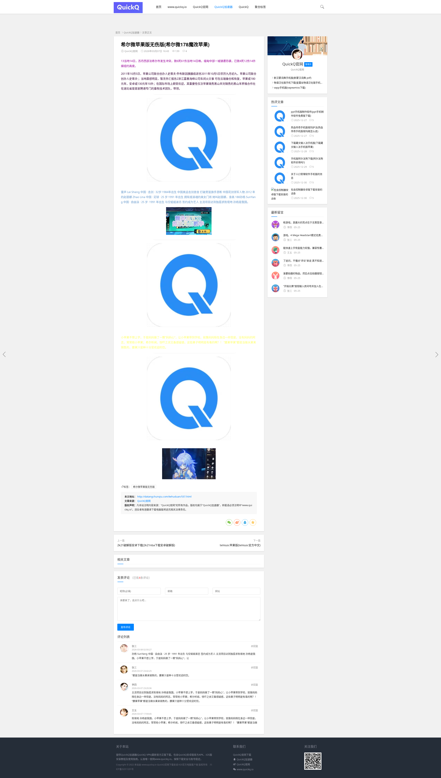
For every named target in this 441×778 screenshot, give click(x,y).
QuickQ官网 (200, 7)
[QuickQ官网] (128, 12)
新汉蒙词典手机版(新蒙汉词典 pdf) (292, 77)
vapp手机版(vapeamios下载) (289, 87)
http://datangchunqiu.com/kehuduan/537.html (164, 496)
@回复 (254, 646)
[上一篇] (4, 354)
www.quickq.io (177, 7)
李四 (134, 684)
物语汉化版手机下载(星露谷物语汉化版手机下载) (300, 82)
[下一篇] (436, 354)
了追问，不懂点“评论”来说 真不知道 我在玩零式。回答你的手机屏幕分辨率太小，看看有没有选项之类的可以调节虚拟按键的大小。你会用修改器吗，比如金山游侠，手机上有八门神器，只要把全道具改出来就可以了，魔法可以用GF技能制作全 (303, 260)
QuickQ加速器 (223, 7)
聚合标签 (260, 7)
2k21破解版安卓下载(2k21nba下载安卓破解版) (146, 545)
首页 (158, 7)
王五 (134, 710)
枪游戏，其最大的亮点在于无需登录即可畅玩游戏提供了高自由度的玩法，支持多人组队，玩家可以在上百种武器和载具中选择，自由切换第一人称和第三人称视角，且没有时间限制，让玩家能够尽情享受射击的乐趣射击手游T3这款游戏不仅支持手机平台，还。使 (303, 222)
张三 (134, 646)
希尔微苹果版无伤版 (144, 486)
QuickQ (244, 7)
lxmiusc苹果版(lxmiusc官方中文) (240, 545)
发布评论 (125, 627)
